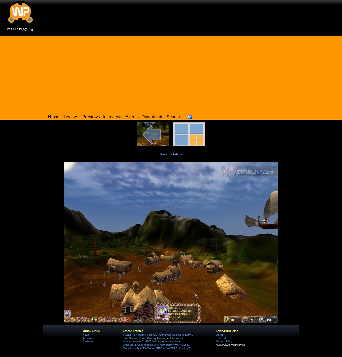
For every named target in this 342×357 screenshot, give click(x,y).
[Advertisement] (171, 73)
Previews (91, 117)
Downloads (152, 117)
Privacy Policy (224, 341)
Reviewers (89, 341)
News (86, 334)
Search (173, 117)
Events (132, 117)
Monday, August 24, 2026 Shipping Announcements (151, 341)
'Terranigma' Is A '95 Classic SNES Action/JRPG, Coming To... (158, 348)
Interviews (112, 117)
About (219, 334)
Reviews (71, 117)
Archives (87, 338)
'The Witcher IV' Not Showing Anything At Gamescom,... (154, 338)
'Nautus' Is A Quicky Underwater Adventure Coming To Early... (158, 334)
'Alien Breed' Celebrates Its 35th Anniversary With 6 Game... (157, 345)
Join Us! (221, 338)
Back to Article (171, 154)
